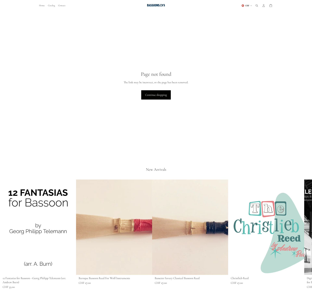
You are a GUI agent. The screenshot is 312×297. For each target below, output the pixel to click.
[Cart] (270, 5)
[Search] (256, 5)
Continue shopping (156, 95)
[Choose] (147, 270)
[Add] (71, 270)
